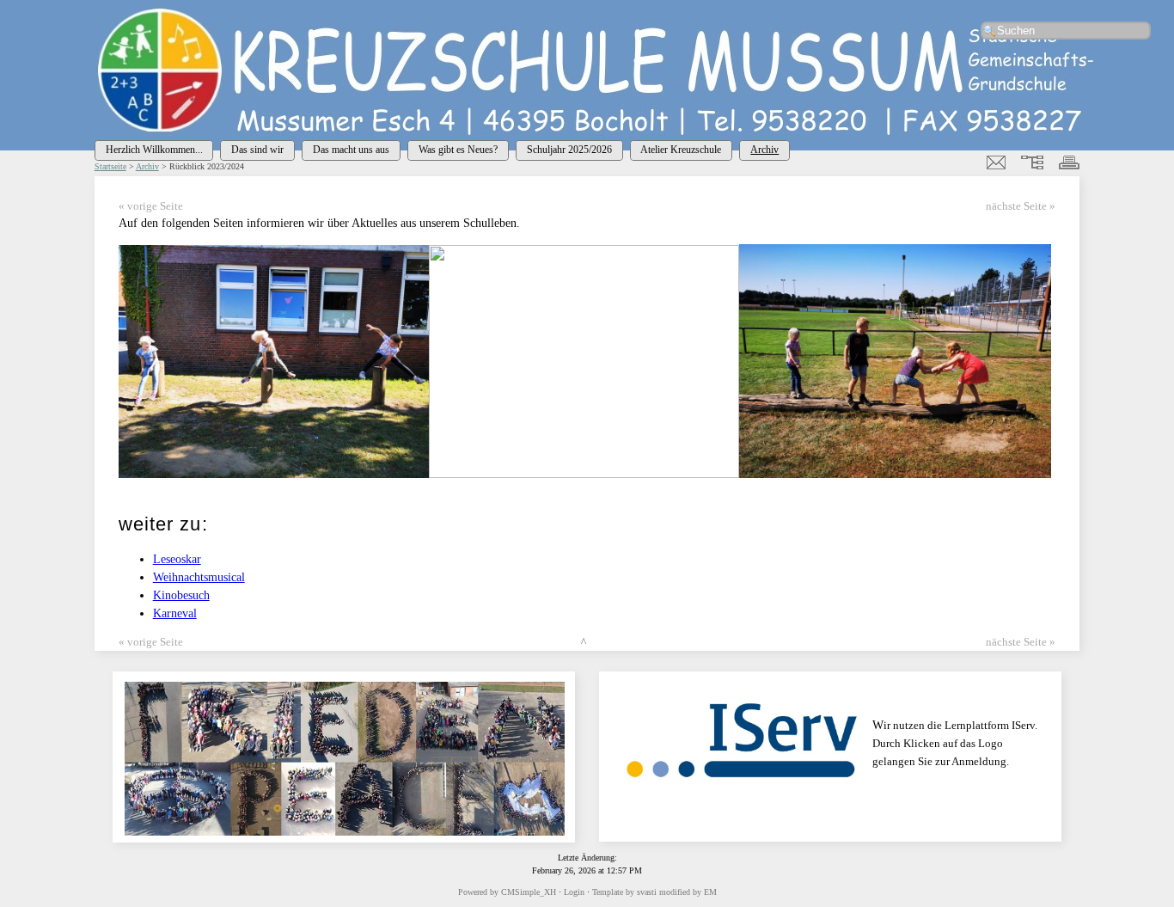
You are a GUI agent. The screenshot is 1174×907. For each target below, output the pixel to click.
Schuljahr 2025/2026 (569, 150)
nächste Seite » (1020, 206)
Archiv (764, 150)
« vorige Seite (151, 206)
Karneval (175, 613)
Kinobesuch (181, 595)
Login (574, 892)
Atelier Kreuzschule (680, 150)
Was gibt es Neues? (458, 150)
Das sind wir (257, 150)
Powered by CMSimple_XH (507, 892)
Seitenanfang (616, 642)
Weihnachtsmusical (199, 577)
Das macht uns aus (351, 150)
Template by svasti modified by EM (654, 892)
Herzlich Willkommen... (154, 150)
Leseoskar (177, 559)
